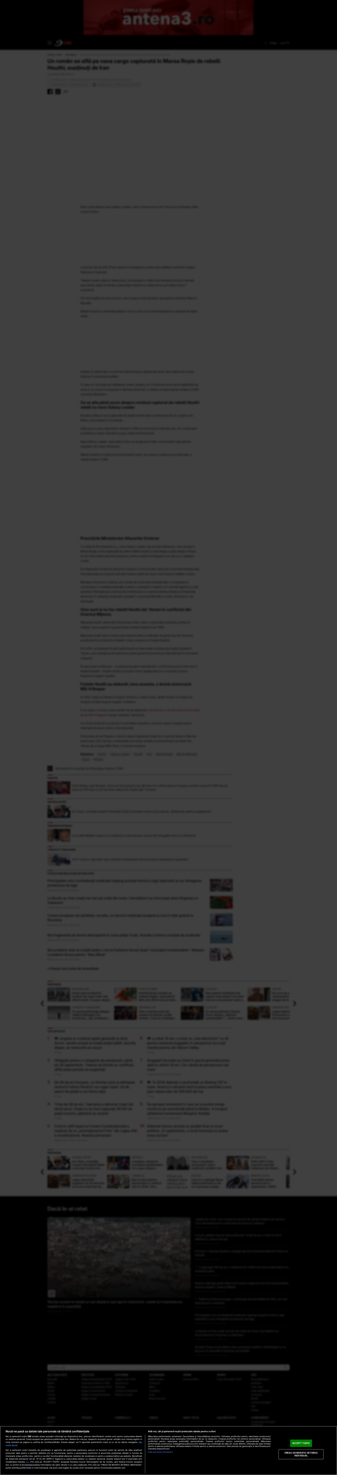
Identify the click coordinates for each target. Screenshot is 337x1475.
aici (27, 1461)
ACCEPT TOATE (301, 1443)
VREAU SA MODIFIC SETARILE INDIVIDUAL (301, 1454)
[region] (168, 1450)
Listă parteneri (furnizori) (160, 1452)
